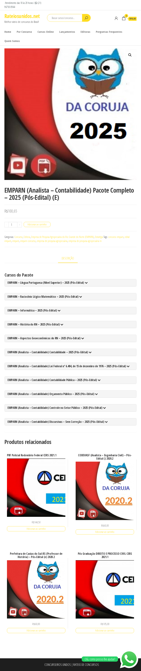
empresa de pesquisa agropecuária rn (85, 241)
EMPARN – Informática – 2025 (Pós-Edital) (33, 310)
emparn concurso (28, 241)
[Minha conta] (116, 18)
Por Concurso (24, 31)
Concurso (18, 237)
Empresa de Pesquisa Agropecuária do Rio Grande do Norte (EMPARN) (62, 237)
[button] (130, 55)
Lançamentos (67, 31)
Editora (27, 237)
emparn (15, 241)
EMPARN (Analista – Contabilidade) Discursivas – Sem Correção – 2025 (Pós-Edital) (56, 422)
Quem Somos (12, 41)
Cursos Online (45, 31)
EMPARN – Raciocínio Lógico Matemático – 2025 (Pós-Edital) (43, 297)
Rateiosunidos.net (22, 16)
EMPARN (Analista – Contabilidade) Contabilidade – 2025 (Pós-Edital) (48, 352)
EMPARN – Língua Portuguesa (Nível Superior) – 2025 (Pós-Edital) (46, 283)
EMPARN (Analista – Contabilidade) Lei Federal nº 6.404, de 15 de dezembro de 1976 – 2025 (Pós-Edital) (67, 366)
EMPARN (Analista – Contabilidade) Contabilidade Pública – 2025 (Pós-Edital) (53, 380)
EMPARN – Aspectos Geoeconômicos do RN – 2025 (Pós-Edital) (44, 338)
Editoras (85, 31)
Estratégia (99, 237)
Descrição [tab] (68, 258)
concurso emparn (116, 237)
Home (7, 31)
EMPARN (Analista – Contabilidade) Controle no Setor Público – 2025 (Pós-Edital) (55, 408)
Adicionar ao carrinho (37, 224)
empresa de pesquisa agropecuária (52, 241)
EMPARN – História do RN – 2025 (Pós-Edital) (34, 324)
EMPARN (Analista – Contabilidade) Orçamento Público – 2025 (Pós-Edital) (51, 394)
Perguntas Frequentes (109, 31)
